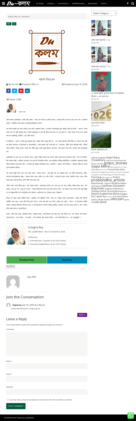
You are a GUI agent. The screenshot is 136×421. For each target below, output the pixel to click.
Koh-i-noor (104, 170)
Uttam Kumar (103, 199)
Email (9, 374)
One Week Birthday (118, 175)
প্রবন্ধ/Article (63, 4)
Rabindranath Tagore (100, 183)
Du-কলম (15, 84)
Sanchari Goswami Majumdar (108, 187)
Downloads (92, 4)
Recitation (122, 183)
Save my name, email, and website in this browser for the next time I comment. (40, 400)
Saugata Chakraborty (114, 188)
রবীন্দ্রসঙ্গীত (126, 200)
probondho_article (108, 180)
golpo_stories (115, 162)
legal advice (106, 172)
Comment (10, 329)
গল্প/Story (50, 4)
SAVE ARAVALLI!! (99, 149)
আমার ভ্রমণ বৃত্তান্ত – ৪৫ (100, 66)
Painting (96, 177)
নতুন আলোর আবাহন (98, 122)
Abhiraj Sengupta (98, 157)
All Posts (40, 4)
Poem (116, 177)
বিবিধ (16, 17)
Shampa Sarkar (99, 191)
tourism (109, 197)
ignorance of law (120, 167)
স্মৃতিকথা (103, 202)
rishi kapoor (96, 186)
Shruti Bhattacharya (115, 191)
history (112, 167)
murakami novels (97, 175)
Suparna (16, 305)
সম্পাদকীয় (95, 202)
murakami (125, 172)
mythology (107, 175)
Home (10, 17)
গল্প (19, 17)
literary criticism (116, 172)
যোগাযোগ (103, 4)
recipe (114, 183)
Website (9, 387)
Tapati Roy (100, 196)
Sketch (95, 193)
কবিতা (114, 199)
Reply (82, 315)
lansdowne (95, 172)
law (100, 172)
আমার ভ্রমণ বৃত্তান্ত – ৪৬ (100, 39)
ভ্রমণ (121, 199)
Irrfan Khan (95, 169)
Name (9, 361)
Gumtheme (29, 417)
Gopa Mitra (100, 166)
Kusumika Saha (116, 169)
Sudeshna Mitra (109, 193)
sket (125, 191)
